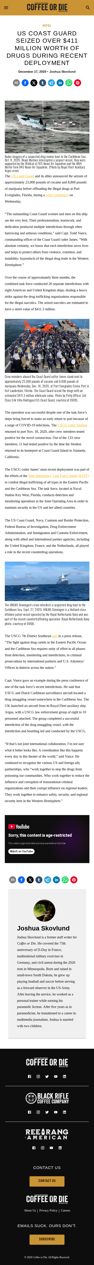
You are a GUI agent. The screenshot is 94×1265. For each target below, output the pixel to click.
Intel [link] (47, 25)
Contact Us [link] (47, 1181)
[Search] (88, 8)
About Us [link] (30, 1210)
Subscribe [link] (47, 1239)
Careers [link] (65, 1210)
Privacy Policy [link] (48, 1210)
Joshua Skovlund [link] (62, 71)
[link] (47, 8)
